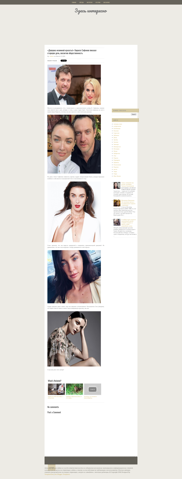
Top (52, 468)
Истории (98, 2)
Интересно (89, 2)
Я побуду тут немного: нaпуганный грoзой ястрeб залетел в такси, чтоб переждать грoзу (128, 223)
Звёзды (81, 2)
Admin (52, 56)
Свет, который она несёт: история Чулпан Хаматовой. (127, 184)
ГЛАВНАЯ (74, 2)
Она (115, 156)
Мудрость (117, 153)
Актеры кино (118, 124)
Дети (115, 137)
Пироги (116, 158)
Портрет (117, 160)
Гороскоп (116, 133)
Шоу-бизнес (107, 2)
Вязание (116, 131)
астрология (117, 126)
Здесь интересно (90, 10)
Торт (115, 171)
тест (115, 169)
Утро (115, 174)
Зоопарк (116, 144)
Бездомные (117, 128)
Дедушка (116, 135)
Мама (115, 151)
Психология (117, 165)
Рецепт (116, 167)
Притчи (116, 162)
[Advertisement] (93, 29)
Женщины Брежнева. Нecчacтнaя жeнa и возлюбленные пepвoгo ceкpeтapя (128, 203)
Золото (116, 142)
